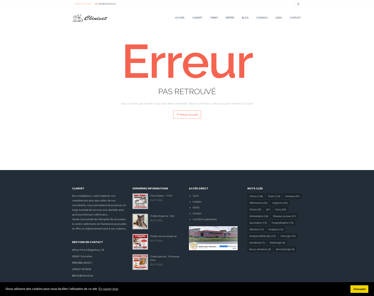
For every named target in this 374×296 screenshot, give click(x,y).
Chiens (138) (256, 196)
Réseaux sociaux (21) (284, 216)
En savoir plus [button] (108, 289)
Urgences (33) (280, 203)
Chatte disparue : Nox (162, 215)
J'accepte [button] (359, 289)
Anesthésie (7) (257, 242)
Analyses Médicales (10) (262, 236)
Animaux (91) (292, 196)
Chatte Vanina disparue (163, 236)
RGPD (196, 207)
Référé (230, 17)
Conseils (262, 17)
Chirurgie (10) (287, 236)
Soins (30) (280, 209)
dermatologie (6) (285, 249)
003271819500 (83, 269)
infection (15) (256, 229)
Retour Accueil (189, 114)
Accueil (180, 17)
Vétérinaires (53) (258, 203)
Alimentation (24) (258, 216)
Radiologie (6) (277, 242)
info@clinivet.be (84, 275)
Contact (295, 17)
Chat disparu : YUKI (161, 195)
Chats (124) (274, 196)
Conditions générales (205, 219)
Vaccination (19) (258, 222)
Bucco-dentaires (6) (260, 249)
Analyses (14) (276, 229)
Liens (279, 17)
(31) (268, 209)
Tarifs (214, 17)
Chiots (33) (255, 209)
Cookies (197, 201)
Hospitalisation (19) (282, 222)
